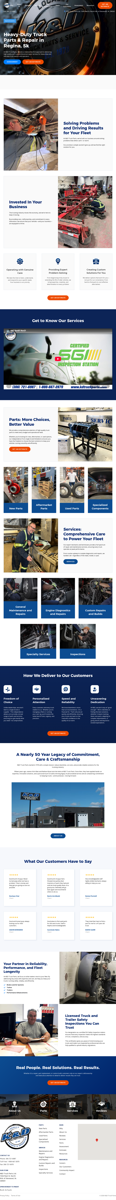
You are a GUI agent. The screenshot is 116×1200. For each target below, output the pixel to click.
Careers (62, 1163)
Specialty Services (46, 1173)
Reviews (62, 1136)
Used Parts (43, 1136)
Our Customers (65, 1167)
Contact (62, 1174)
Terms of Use (15, 1196)
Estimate (62, 1150)
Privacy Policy (4, 1196)
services (70, 561)
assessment (12, 62)
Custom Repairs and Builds (47, 1164)
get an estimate (105, 5)
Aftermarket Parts (46, 1132)
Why (61, 1128)
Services (62, 1139)
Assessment (64, 1146)
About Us (63, 1132)
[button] (97, 1140)
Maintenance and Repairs (45, 1152)
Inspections (43, 1169)
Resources (63, 1154)
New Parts (43, 1128)
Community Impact (66, 1170)
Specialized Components (44, 1140)
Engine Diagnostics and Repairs (46, 1158)
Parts (61, 1143)
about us (58, 836)
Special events (10, 21)
